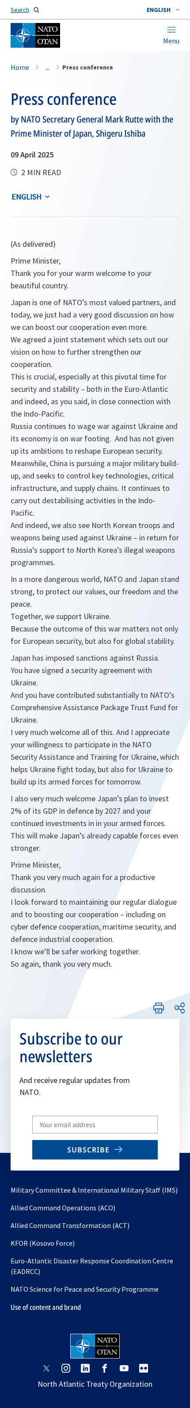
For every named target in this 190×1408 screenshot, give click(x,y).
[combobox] (163, 9)
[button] (163, 9)
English (26, 196)
